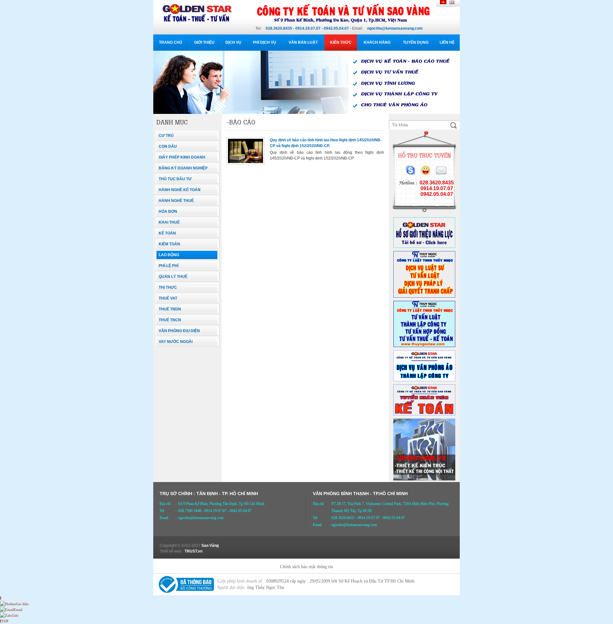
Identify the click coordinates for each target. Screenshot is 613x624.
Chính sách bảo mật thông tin (306, 566)
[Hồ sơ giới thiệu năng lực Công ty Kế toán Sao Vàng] (424, 247)
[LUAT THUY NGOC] (424, 296)
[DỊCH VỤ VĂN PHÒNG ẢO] (424, 380)
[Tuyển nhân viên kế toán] (424, 414)
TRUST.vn (193, 551)
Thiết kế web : (172, 551)
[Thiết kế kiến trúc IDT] (424, 479)
